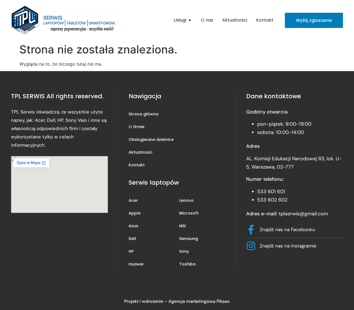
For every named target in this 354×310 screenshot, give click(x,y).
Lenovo (186, 200)
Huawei (136, 264)
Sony (184, 251)
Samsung (188, 238)
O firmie (136, 127)
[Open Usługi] (190, 20)
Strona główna (143, 114)
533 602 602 (272, 200)
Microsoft (189, 213)
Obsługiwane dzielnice (151, 139)
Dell (132, 238)
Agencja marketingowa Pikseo (199, 301)
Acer (133, 200)
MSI (182, 226)
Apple (134, 213)
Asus (133, 226)
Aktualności (140, 152)
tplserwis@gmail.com (303, 213)
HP (131, 251)
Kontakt (137, 165)
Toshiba (187, 264)
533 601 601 (271, 191)
